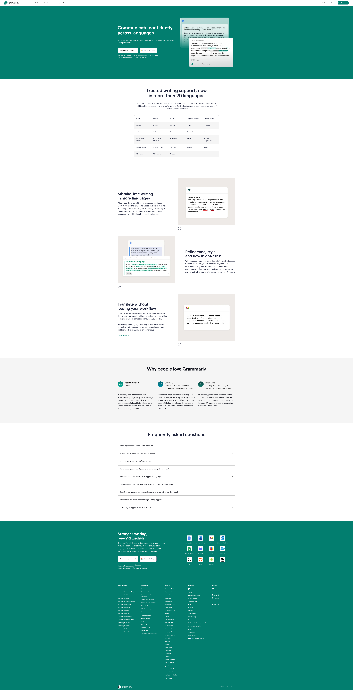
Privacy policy (192, 617)
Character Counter (170, 629)
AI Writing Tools (169, 619)
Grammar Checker (170, 589)
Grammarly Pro (145, 592)
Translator (168, 613)
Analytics (167, 644)
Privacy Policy (154, 55)
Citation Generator (170, 604)
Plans (142, 589)
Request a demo (322, 3)
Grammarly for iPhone (124, 626)
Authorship (168, 650)
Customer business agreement (197, 623)
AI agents (167, 595)
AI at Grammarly (146, 609)
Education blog (145, 627)
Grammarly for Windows (124, 595)
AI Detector (168, 598)
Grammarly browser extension (126, 601)
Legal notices (192, 635)
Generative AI (145, 612)
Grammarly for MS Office (125, 616)
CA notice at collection (194, 626)
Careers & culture (193, 601)
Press (189, 604)
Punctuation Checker (171, 672)
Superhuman (194, 589)
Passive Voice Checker (171, 675)
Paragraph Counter (170, 632)
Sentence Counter (170, 635)
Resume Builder (169, 663)
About (190, 592)
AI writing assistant (146, 615)
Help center (215, 589)
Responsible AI (192, 598)
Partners (190, 610)
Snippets (167, 641)
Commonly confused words (149, 633)
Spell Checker (169, 666)
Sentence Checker (170, 669)
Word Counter (169, 626)
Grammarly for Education (148, 603)
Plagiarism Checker (170, 592)
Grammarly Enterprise (147, 599)
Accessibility (191, 632)
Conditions (144, 55)
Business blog (145, 630)
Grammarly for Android (124, 632)
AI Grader (168, 656)
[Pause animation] (179, 228)
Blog (142, 621)
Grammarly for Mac (123, 598)
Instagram (217, 598)
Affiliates (190, 607)
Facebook (216, 595)
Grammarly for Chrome (124, 604)
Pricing (57, 3)
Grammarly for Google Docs (126, 619)
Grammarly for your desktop (126, 592)
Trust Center (192, 614)
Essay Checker (169, 607)
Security (190, 629)
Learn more (122, 335)
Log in (333, 3)
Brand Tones (168, 647)
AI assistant (144, 606)
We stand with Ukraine (194, 595)
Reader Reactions (170, 660)
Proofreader (168, 678)
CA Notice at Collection (140, 57)
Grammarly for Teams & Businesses (148, 595)
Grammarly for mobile (124, 623)
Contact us (215, 592)
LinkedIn (216, 604)
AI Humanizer (169, 601)
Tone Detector (169, 623)
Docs (119, 589)
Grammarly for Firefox (124, 610)
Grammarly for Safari (124, 607)
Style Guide (168, 638)
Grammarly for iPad (123, 629)
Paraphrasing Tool (170, 610)
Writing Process (145, 618)
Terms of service (193, 620)
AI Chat (167, 616)
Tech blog (144, 624)
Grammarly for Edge (123, 613)
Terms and (138, 55)
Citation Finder (169, 653)
